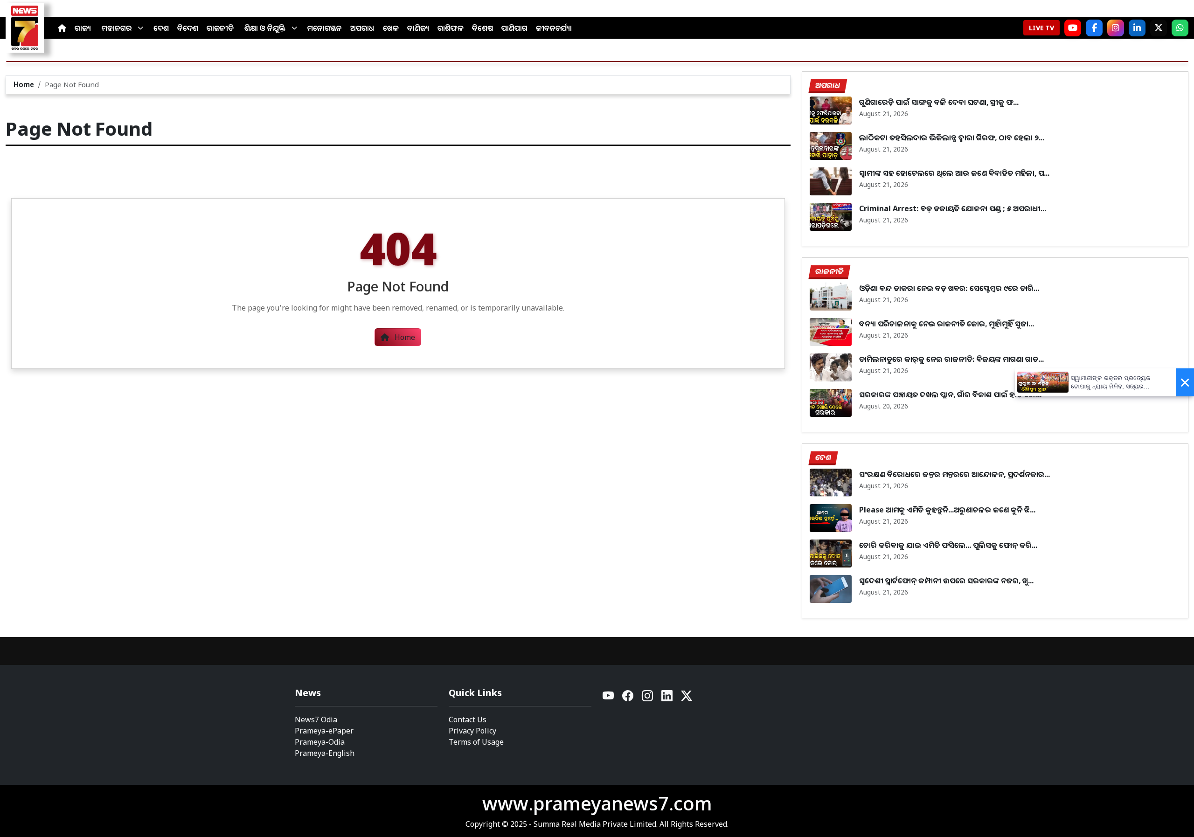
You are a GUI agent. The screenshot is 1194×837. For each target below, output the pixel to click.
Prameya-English (324, 753)
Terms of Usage (476, 742)
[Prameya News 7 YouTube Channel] (1072, 28)
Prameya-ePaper (324, 731)
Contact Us (467, 719)
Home (24, 84)
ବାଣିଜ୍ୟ (418, 28)
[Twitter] (686, 698)
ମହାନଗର (117, 28)
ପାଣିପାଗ (514, 28)
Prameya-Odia (320, 742)
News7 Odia (316, 719)
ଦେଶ (161, 28)
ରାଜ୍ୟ (83, 28)
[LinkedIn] (1137, 28)
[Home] (62, 28)
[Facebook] (1094, 28)
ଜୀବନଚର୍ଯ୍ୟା (554, 28)
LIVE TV (1041, 27)
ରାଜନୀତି (220, 28)
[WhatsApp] (1180, 28)
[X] (1158, 28)
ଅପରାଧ (362, 28)
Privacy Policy (472, 731)
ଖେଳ (391, 28)
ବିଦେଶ (187, 28)
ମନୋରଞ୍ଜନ (324, 28)
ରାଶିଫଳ (450, 28)
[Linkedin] (667, 698)
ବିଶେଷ (482, 28)
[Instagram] (1115, 28)
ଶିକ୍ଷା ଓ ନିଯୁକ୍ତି (264, 28)
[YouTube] (609, 698)
